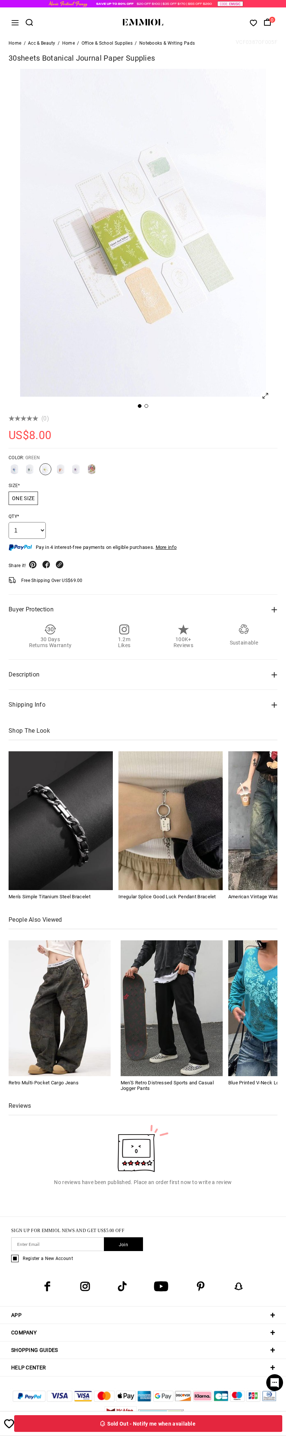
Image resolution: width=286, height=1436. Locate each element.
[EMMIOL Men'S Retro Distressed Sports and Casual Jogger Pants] (172, 1007)
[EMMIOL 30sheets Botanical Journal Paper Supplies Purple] (76, 472)
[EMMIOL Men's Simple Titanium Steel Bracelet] (61, 820)
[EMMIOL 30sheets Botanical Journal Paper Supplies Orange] (61, 472)
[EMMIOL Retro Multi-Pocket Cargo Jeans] (60, 1007)
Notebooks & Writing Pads (167, 43)
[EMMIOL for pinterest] (201, 1286)
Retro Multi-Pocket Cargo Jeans (44, 1082)
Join (123, 1244)
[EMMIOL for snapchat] (239, 1286)
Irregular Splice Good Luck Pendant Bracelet (167, 896)
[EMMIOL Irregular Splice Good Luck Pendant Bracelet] (170, 820)
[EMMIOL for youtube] (161, 1286)
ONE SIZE (23, 498)
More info (166, 547)
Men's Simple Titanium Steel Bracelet (49, 896)
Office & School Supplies (107, 43)
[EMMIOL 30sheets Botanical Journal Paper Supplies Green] (45, 472)
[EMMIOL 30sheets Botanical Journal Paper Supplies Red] (91, 472)
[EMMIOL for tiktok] (122, 1286)
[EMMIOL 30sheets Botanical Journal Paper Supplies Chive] (30, 472)
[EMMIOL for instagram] (85, 1286)
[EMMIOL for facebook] (47, 1286)
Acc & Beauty (41, 43)
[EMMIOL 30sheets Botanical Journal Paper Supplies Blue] (14, 472)
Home (15, 43)
